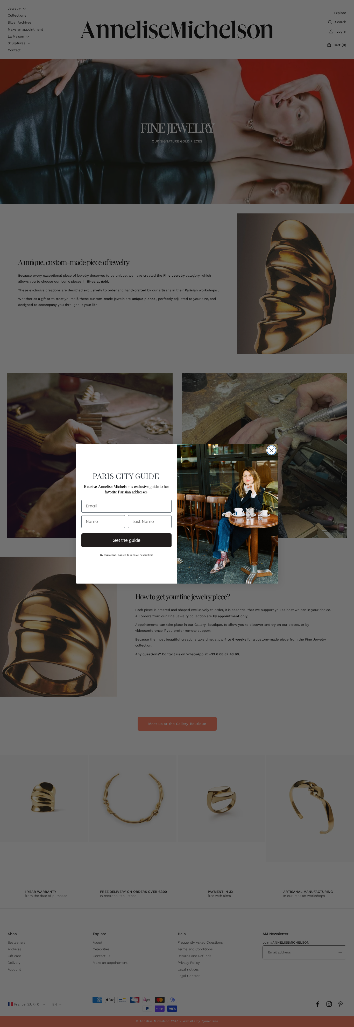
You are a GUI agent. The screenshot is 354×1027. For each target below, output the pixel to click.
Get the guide (126, 540)
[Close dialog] (271, 450)
